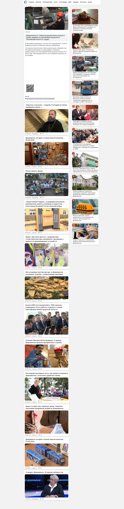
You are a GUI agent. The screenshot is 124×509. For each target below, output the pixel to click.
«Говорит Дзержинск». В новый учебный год (44, 472)
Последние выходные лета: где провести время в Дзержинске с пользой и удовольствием (47, 374)
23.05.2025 (27, 32)
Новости (64, 8)
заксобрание (30, 98)
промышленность (48, 98)
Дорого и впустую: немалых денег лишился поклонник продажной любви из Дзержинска (44, 407)
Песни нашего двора (34, 171)
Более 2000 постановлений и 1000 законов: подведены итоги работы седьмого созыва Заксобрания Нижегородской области (44, 307)
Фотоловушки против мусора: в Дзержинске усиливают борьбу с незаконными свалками (44, 273)
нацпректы (38, 98)
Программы (35, 133)
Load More (46, 504)
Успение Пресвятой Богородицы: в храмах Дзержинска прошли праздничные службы (44, 341)
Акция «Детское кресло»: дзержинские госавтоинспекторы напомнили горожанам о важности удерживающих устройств (44, 239)
